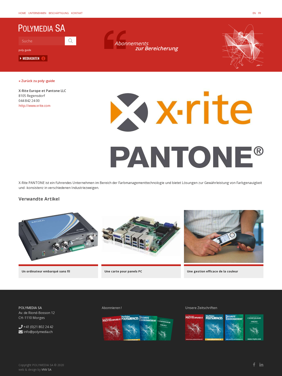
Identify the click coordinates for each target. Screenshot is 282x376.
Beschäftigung (59, 13)
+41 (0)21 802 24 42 (38, 327)
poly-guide (25, 50)
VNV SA (46, 369)
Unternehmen (37, 13)
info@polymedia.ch (38, 331)
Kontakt (77, 13)
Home (22, 13)
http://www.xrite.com (34, 105)
